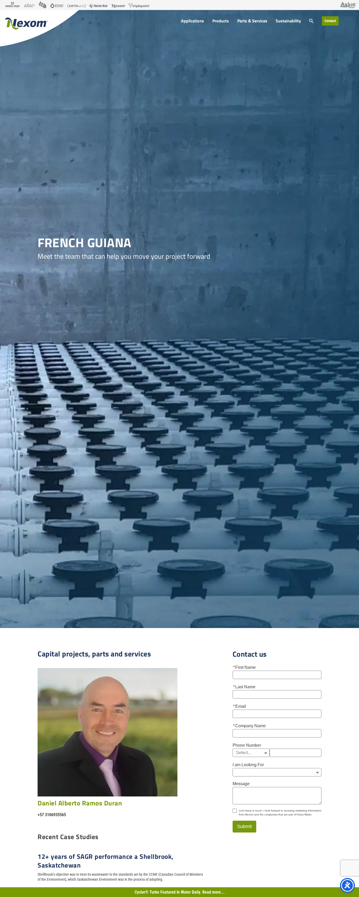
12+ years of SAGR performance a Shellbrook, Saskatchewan (106, 860)
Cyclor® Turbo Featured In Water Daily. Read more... (180, 892)
